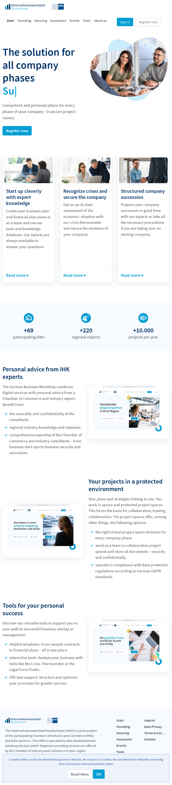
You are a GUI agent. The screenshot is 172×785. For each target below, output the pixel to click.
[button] (79, 774)
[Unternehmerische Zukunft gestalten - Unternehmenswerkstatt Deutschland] (34, 6)
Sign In (125, 22)
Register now (148, 22)
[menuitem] (10, 20)
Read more (15, 275)
